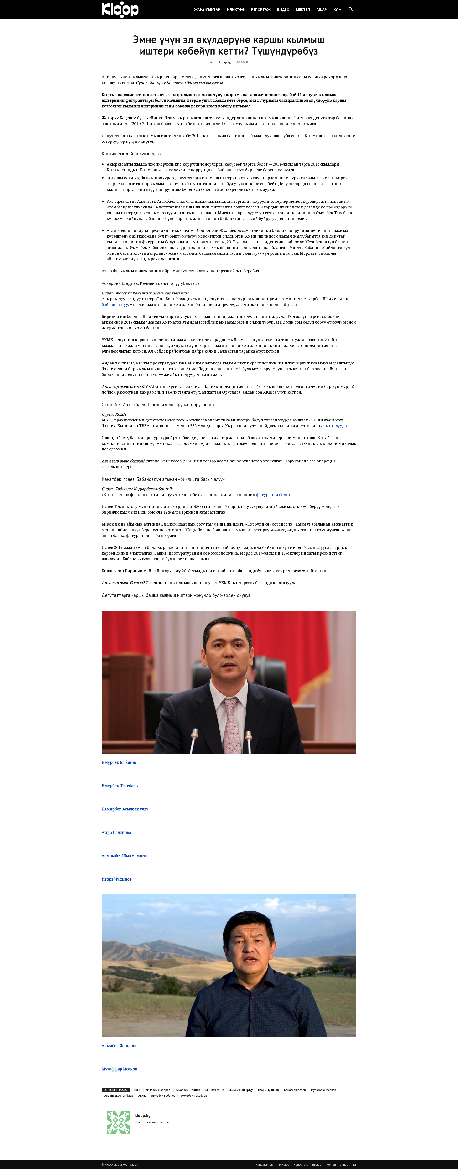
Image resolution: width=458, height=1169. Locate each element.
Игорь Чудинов (117, 879)
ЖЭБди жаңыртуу (241, 1090)
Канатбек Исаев (295, 1090)
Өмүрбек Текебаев (194, 1095)
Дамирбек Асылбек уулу (125, 809)
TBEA (137, 1090)
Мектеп (303, 9)
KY (335, 9)
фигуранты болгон (274, 494)
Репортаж (261, 9)
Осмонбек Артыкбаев (118, 1095)
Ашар (322, 9)
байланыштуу (115, 304)
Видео (283, 9)
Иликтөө (236, 9)
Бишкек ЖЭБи (214, 1090)
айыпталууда (334, 425)
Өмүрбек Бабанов (163, 1095)
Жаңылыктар (207, 9)
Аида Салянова (116, 832)
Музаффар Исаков (119, 1069)
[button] (350, 10)
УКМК (142, 1095)
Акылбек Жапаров (119, 1045)
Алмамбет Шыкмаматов (125, 855)
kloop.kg (225, 62)
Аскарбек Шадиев (188, 1090)
